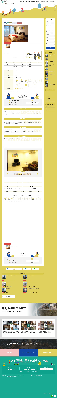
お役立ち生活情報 (43, 1)
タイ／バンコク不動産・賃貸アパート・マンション (5, 0)
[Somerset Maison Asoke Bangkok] (46, 65)
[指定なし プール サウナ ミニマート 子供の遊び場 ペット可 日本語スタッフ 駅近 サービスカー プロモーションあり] (50, 45)
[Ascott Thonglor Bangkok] (46, 59)
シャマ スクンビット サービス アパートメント (30, 292)
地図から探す (37, 1)
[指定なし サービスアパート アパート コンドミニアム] (50, 42)
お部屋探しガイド (22, 1)
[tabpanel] (11, 328)
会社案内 (47, 1)
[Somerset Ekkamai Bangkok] (46, 75)
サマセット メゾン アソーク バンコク (29, 286)
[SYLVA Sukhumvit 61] (46, 79)
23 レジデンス (5, 292)
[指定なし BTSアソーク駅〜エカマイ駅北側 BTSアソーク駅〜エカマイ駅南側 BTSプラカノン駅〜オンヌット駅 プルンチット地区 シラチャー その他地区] (50, 39)
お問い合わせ (52, 1)
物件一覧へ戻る (8, 296)
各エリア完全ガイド (27, 1)
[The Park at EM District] (46, 62)
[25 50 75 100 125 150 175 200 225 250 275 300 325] (47, 33)
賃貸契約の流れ (33, 1)
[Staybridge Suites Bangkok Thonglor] (46, 55)
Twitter (19, 268)
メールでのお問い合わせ (32, 102)
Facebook (10, 268)
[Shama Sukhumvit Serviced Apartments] (46, 72)
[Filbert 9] (46, 82)
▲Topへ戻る (55, 396)
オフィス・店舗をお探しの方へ (28, 352)
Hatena (27, 268)
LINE (36, 268)
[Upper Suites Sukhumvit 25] (46, 85)
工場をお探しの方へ (47, 352)
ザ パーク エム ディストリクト (7, 286)
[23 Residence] (46, 69)
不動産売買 (9, 352)
